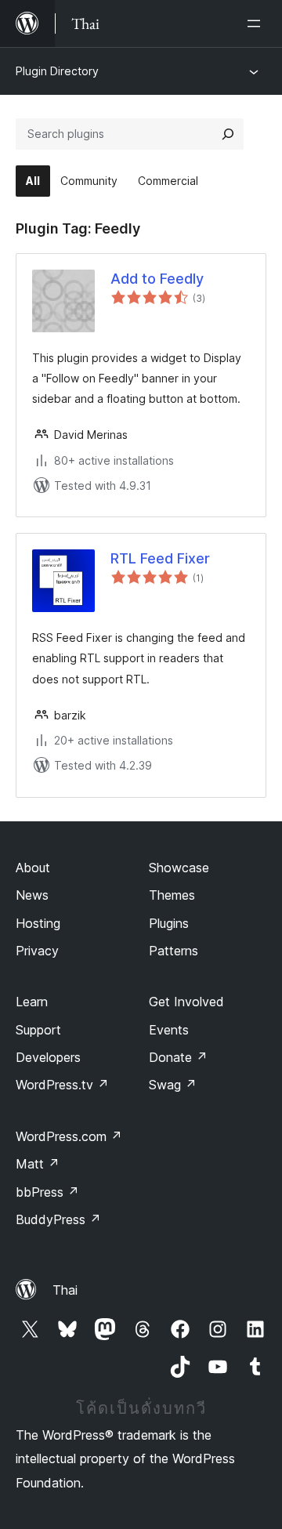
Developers (48, 1057)
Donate (178, 1057)
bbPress (47, 1192)
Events (169, 1030)
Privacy (37, 950)
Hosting (38, 923)
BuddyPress (58, 1219)
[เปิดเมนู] (257, 23)
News (32, 895)
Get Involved (186, 1001)
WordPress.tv (62, 1084)
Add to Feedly (157, 278)
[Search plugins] (228, 134)
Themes (172, 895)
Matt (38, 1164)
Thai (65, 1290)
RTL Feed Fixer (160, 558)
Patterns (173, 950)
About (33, 867)
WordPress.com (69, 1136)
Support (38, 1030)
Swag (173, 1084)
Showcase (179, 867)
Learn (32, 1001)
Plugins (169, 923)
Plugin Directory (57, 71)
